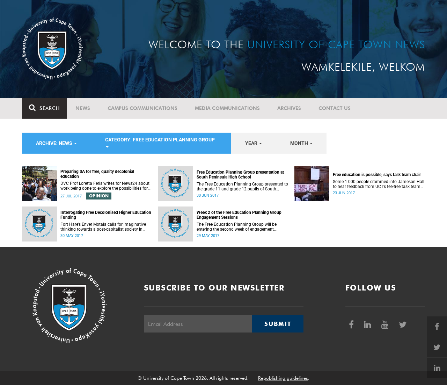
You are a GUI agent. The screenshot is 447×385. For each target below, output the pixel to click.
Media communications (227, 108)
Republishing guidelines (283, 378)
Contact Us (334, 108)
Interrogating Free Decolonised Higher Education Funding (105, 215)
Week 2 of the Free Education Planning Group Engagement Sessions (239, 215)
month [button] (299, 143)
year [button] (251, 143)
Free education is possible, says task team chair (377, 174)
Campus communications (142, 108)
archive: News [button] (54, 143)
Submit (277, 323)
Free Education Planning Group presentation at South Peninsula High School (240, 175)
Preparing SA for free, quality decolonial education (97, 174)
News (82, 108)
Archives (289, 108)
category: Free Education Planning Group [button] (160, 139)
